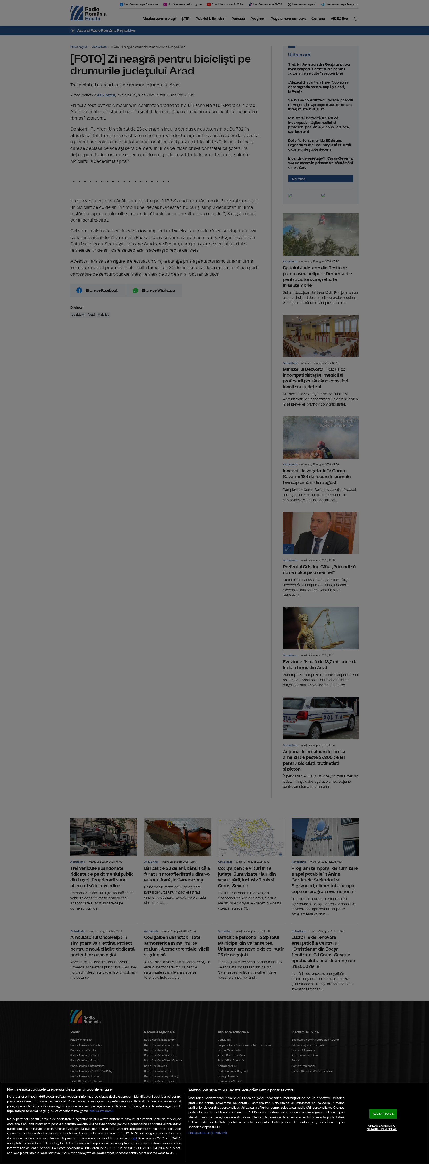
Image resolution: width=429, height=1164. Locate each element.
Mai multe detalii (102, 1111)
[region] (214, 1123)
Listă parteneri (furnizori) (207, 1132)
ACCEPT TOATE (383, 1113)
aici (134, 1138)
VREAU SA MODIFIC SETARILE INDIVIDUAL (382, 1127)
